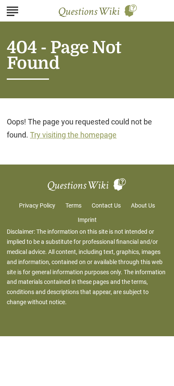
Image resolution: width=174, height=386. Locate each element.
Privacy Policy (37, 205)
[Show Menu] (12, 10)
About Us (143, 205)
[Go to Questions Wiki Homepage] (98, 10)
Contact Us (106, 205)
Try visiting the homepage (73, 134)
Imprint (87, 219)
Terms (73, 205)
